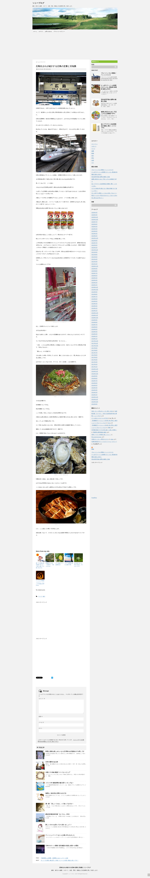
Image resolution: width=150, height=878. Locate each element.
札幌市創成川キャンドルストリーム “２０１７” (104, 441)
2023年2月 (94, 236)
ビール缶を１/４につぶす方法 (99, 418)
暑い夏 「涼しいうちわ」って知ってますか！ (59, 803)
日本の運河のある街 (51, 762)
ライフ (40, 596)
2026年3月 (94, 215)
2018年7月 (94, 324)
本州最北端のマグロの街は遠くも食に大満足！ (104, 430)
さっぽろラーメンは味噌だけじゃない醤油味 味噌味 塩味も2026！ (109, 87)
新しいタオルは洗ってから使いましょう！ (58, 824)
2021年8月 (94, 254)
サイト (40, 728)
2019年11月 (94, 287)
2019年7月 (94, 296)
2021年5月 (94, 257)
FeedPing (94, 497)
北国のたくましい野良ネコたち (100, 439)
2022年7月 (94, 243)
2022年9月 (94, 240)
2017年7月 (94, 352)
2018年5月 (94, 329)
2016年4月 (94, 387)
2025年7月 (94, 222)
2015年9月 (94, 404)
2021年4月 (94, 259)
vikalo (112, 439)
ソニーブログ (38, 3)
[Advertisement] (75, 46)
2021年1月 (94, 264)
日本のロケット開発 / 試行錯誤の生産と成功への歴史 (61, 845)
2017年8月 (94, 350)
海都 (109, 427)
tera (109, 423)
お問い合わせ (48, 31)
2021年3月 (94, 261)
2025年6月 (94, 224)
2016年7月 (94, 380)
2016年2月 (94, 392)
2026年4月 (94, 212)
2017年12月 (94, 341)
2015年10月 (94, 401)
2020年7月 (94, 273)
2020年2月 (94, 282)
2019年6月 (94, 299)
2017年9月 (94, 348)
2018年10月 (94, 317)
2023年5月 (94, 231)
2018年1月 (94, 338)
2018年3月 (94, 334)
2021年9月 (94, 252)
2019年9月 (94, 292)
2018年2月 (94, 336)
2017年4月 (94, 359)
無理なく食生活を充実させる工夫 (55, 793)
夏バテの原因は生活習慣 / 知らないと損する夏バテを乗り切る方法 (40, 565)
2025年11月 (94, 217)
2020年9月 (94, 268)
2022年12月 (94, 238)
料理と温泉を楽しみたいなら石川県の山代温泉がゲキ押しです (64, 751)
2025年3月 (94, 226)
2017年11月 (94, 343)
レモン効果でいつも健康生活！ (59, 564)
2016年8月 (94, 378)
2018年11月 (94, 315)
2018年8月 (94, 322)
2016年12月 (94, 369)
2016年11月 (94, 371)
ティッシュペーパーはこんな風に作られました (60, 835)
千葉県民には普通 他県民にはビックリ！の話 (54, 858)
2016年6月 (94, 383)
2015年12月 (94, 397)
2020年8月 (94, 271)
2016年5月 (94, 385)
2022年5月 (94, 245)
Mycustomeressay (96, 437)
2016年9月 (94, 376)
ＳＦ (92, 162)
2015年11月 (94, 399)
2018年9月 (94, 320)
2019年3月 (94, 306)
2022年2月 (94, 247)
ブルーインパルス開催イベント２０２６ (102, 169)
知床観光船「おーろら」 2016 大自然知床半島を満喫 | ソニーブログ (104, 414)
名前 (41, 716)
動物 (92, 153)
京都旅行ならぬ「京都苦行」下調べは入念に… (49, 565)
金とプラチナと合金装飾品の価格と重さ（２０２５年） (108, 125)
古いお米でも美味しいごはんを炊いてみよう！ (104, 193)
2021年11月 (94, 250)
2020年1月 (94, 285)
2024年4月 (94, 229)
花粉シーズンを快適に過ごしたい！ (101, 434)
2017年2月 (94, 364)
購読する (96, 61)
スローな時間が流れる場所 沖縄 (69, 564)
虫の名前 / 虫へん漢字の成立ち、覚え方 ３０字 (78, 565)
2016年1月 (94, 394)
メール (41, 722)
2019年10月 (94, 289)
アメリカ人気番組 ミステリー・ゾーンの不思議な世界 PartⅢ (40, 583)
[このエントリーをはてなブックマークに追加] (52, 678)
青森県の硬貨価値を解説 (99, 432)
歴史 (92, 158)
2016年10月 (94, 373)
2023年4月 (94, 233)
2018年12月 (94, 313)
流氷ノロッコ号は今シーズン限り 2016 (102, 411)
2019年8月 (94, 294)
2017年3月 (94, 362)
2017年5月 (94, 357)
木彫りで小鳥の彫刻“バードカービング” (57, 772)
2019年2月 (94, 308)
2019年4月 (94, 303)
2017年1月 (94, 366)
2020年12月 (94, 266)
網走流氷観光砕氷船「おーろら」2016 (57, 814)
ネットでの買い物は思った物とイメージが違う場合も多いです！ (59, 860)
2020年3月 (94, 280)
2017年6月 (94, 355)
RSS (92, 449)
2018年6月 (94, 327)
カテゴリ (41, 31)
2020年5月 (94, 275)
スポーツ (93, 146)
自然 (92, 160)
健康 (92, 151)
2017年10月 (94, 345)
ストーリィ (94, 144)
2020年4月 (94, 278)
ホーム (35, 31)
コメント (42, 698)
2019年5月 (94, 301)
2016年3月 (94, 390)
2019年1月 (94, 310)
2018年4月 (94, 331)
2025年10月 (94, 219)
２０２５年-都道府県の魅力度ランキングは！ (59, 783)
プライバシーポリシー (59, 31)
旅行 (44, 596)
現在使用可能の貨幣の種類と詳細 (100, 176)
